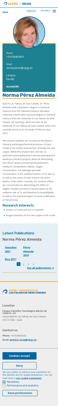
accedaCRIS (12, 86)
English (31, 10)
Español (46, 10)
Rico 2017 (10, 259)
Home (5, 12)
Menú (54, 11)
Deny (19, 365)
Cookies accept (19, 356)
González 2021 (11, 249)
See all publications (39, 268)
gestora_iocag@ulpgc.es (23, 339)
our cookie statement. (29, 378)
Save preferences (20, 393)
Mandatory (13, 381)
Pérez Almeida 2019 (28, 251)
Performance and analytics (23, 385)
